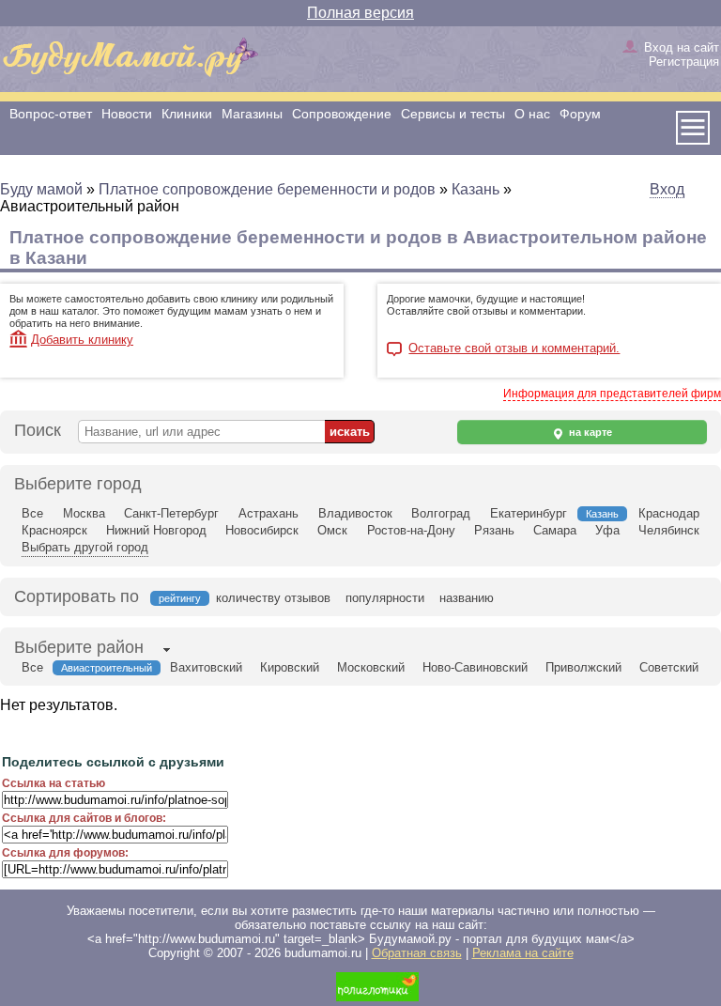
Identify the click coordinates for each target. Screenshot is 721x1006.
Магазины (252, 113)
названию (466, 598)
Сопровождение (341, 113)
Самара (554, 530)
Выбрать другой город (85, 547)
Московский (371, 667)
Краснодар (668, 513)
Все (32, 513)
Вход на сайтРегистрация (681, 54)
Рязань (494, 530)
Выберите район (79, 647)
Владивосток (355, 513)
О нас (532, 113)
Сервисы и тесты (453, 113)
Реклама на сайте (523, 953)
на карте (589, 432)
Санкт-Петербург (171, 513)
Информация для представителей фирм (612, 393)
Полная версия (360, 13)
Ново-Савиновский (475, 667)
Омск (332, 530)
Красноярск (54, 530)
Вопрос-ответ (50, 113)
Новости (126, 113)
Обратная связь (417, 953)
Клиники (186, 113)
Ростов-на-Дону (411, 530)
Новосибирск (262, 530)
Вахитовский (206, 667)
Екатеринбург (528, 513)
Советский (668, 667)
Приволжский (583, 667)
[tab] (79, 649)
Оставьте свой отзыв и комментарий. (514, 348)
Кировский (289, 667)
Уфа (607, 530)
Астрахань (268, 513)
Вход (667, 189)
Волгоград (440, 513)
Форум (580, 113)
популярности (384, 598)
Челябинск (668, 530)
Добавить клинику (82, 340)
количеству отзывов (273, 598)
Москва (84, 513)
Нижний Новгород (156, 530)
